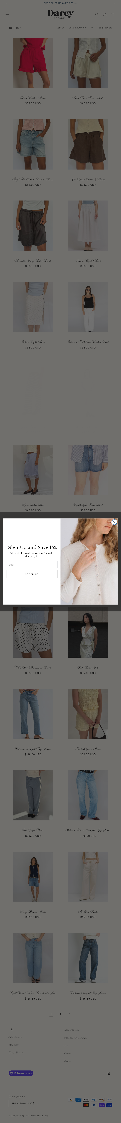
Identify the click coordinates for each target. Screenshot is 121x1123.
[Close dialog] (114, 522)
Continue (32, 574)
